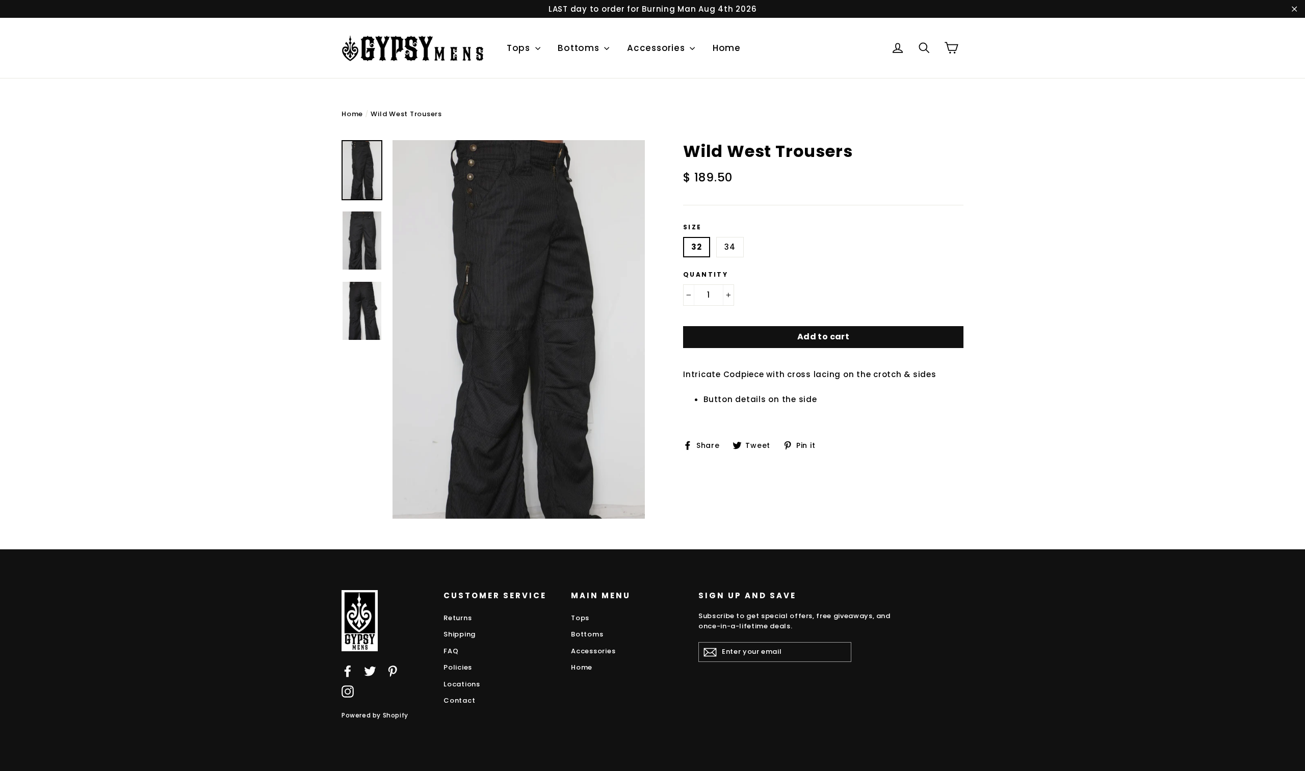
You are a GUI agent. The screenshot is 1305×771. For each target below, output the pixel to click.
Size (692, 227)
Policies (457, 667)
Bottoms (580, 48)
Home (727, 48)
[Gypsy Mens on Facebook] (348, 670)
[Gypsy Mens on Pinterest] (392, 670)
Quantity (705, 275)
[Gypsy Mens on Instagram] (348, 691)
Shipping (459, 634)
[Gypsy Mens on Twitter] (370, 670)
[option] (519, 329)
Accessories (657, 48)
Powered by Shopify (375, 715)
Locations (461, 684)
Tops (520, 48)
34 (730, 247)
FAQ (450, 651)
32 (696, 247)
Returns (457, 618)
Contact (459, 700)
